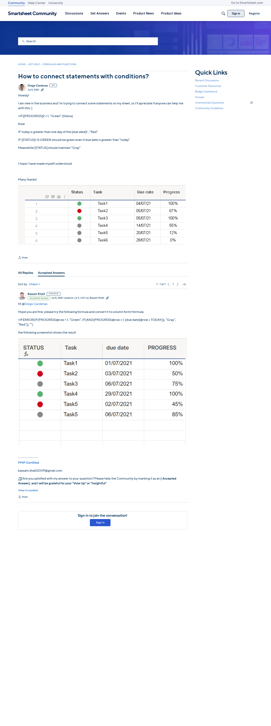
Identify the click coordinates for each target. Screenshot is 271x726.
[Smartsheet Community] (32, 13)
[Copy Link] (42, 89)
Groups (199, 97)
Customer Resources (208, 86)
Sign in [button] (100, 522)
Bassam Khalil (36, 294)
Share (23, 258)
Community (16, 3)
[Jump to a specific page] (184, 284)
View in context (28, 490)
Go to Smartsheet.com (247, 3)
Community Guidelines (209, 108)
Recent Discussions (207, 80)
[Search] (223, 13)
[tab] (26, 272)
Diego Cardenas (38, 86)
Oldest (33, 284)
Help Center (36, 3)
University (55, 3)
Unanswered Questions (224, 103)
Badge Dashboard (206, 91)
